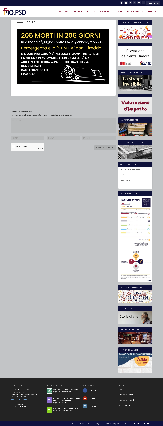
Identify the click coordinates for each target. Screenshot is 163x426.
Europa (123, 186)
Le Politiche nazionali (129, 175)
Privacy (96, 423)
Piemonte (65, 392)
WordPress (49, 423)
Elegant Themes (27, 423)
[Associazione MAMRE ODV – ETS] (49, 391)
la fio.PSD (63, 11)
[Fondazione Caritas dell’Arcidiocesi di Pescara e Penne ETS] (49, 400)
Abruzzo (64, 403)
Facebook (92, 390)
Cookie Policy (106, 423)
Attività (91, 11)
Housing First (106, 11)
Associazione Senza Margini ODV (66, 408)
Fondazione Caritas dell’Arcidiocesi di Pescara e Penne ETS (66, 399)
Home (74, 423)
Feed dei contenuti (126, 395)
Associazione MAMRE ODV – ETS (65, 389)
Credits (125, 423)
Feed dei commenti (126, 400)
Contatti (89, 423)
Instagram (93, 406)
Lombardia (65, 411)
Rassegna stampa (135, 11)
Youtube (92, 398)
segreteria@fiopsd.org (19, 399)
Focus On (77, 11)
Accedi (121, 389)
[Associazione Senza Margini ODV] (49, 410)
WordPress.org (124, 405)
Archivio (152, 11)
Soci (120, 11)
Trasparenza (116, 423)
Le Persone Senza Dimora (130, 169)
